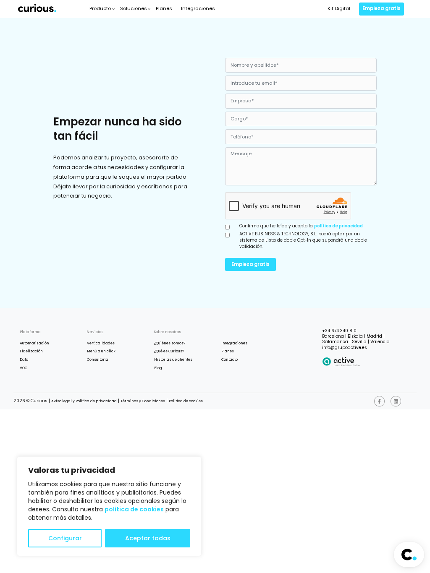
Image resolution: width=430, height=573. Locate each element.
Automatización (34, 343)
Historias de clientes (173, 359)
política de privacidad (338, 226)
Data (24, 359)
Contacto (229, 359)
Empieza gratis (381, 8)
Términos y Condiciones (143, 401)
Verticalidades (101, 343)
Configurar (65, 538)
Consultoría (97, 359)
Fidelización (31, 351)
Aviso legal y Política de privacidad (84, 401)
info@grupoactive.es (344, 347)
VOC (23, 367)
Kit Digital (339, 8)
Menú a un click (101, 351)
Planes (164, 8)
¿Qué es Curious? (169, 351)
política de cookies (134, 509)
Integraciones (198, 8)
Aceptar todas (147, 538)
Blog (158, 367)
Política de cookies (186, 401)
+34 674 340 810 (339, 330)
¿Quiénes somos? (169, 343)
